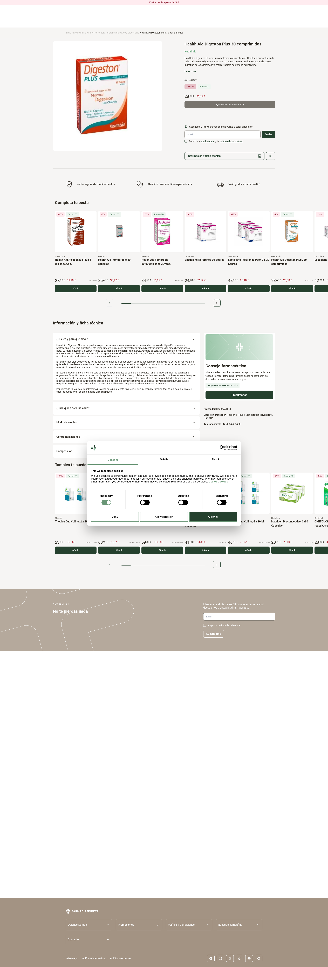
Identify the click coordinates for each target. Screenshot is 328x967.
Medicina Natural (82, 32)
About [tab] (215, 459)
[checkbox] (185, 141)
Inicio (68, 32)
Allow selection (164, 516)
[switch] (145, 502)
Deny (115, 516)
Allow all (213, 516)
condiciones (207, 141)
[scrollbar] (163, 303)
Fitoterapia (99, 32)
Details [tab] (164, 459)
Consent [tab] (113, 459)
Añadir (75, 288)
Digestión (133, 32)
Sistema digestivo (116, 32)
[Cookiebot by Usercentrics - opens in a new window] (222, 447)
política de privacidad (231, 141)
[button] (139, 924)
